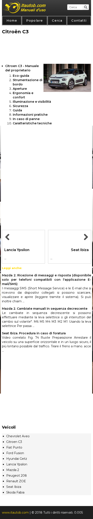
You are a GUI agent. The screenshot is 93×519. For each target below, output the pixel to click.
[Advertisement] (46, 49)
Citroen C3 (14, 442)
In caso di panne (26, 119)
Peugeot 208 (16, 475)
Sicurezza (20, 106)
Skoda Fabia (15, 492)
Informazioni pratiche (30, 115)
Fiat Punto (14, 447)
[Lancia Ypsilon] (7, 242)
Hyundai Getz (16, 459)
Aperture (20, 89)
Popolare (34, 20)
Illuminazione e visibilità (32, 102)
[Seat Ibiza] (85, 242)
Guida (17, 110)
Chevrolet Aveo (18, 436)
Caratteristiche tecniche (32, 123)
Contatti (79, 20)
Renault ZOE (16, 481)
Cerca (57, 20)
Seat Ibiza (13, 487)
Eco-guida (21, 76)
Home (11, 20)
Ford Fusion (15, 453)
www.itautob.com (15, 512)
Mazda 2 (12, 470)
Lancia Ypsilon (16, 464)
